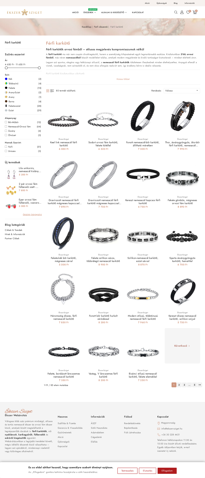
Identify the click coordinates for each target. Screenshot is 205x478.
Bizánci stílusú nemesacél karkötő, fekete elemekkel (143, 375)
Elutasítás (147, 470)
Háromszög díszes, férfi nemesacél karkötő (63, 317)
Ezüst (25, 110)
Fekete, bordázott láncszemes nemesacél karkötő (64, 375)
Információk (190, 3)
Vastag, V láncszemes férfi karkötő (103, 375)
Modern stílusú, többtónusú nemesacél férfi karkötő (143, 317)
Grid (48, 91)
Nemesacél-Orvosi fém (24, 126)
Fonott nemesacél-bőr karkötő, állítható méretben (143, 144)
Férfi (24, 146)
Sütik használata (99, 428)
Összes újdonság (32, 214)
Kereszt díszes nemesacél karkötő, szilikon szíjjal (182, 317)
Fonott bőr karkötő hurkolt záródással (103, 317)
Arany (25, 97)
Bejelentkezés (131, 428)
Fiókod (128, 417)
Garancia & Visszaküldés (70, 428)
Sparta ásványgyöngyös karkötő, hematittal (182, 259)
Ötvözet (24, 135)
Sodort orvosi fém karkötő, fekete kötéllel (103, 144)
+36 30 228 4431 (170, 434)
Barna (25, 101)
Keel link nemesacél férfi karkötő (63, 144)
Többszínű (25, 83)
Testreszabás (127, 470)
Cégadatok (96, 437)
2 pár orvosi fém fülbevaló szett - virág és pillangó (28, 187)
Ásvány (24, 130)
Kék (25, 79)
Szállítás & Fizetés (67, 423)
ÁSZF (93, 423)
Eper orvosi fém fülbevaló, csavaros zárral (29, 203)
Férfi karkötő (13, 43)
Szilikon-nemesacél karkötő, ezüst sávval (142, 259)
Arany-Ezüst (25, 92)
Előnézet (77, 101)
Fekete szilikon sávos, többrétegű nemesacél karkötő (103, 259)
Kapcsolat (62, 446)
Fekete (25, 88)
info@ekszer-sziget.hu (171, 428)
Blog (176, 3)
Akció (147, 3)
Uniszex (24, 151)
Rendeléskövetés (132, 423)
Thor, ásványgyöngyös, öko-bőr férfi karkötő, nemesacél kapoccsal (182, 145)
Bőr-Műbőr (24, 122)
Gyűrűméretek (64, 432)
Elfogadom (167, 470)
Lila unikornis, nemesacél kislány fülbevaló (29, 171)
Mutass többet (123, 79)
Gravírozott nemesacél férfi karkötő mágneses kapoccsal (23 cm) (63, 203)
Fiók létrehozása (132, 432)
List (52, 91)
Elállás (94, 441)
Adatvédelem (97, 432)
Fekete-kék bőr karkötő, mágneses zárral (64, 259)
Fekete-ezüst (25, 106)
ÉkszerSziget (64, 139)
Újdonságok (162, 3)
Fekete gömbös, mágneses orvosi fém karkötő (182, 201)
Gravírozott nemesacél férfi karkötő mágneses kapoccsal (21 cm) (103, 203)
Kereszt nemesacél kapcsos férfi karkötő (143, 201)
